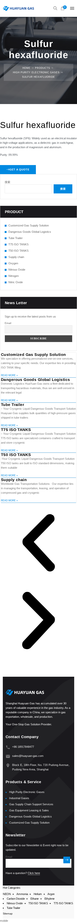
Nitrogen (13, 275)
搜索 (7, 182)
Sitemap (8, 913)
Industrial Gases (19, 798)
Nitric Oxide (15, 282)
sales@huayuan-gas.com (28, 755)
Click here (34, 873)
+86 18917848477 (23, 746)
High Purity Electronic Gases (36, 72)
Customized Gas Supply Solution (28, 225)
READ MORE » (9, 375)
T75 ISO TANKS (18, 244)
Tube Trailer (15, 238)
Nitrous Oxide (16, 269)
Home (26, 68)
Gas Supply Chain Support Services (31, 804)
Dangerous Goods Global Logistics (29, 231)
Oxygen (13, 263)
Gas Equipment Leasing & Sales (29, 810)
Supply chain (16, 257)
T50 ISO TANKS (18, 250)
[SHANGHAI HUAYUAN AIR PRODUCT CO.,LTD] (18, 8)
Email (8, 323)
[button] (38, 543)
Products (42, 68)
